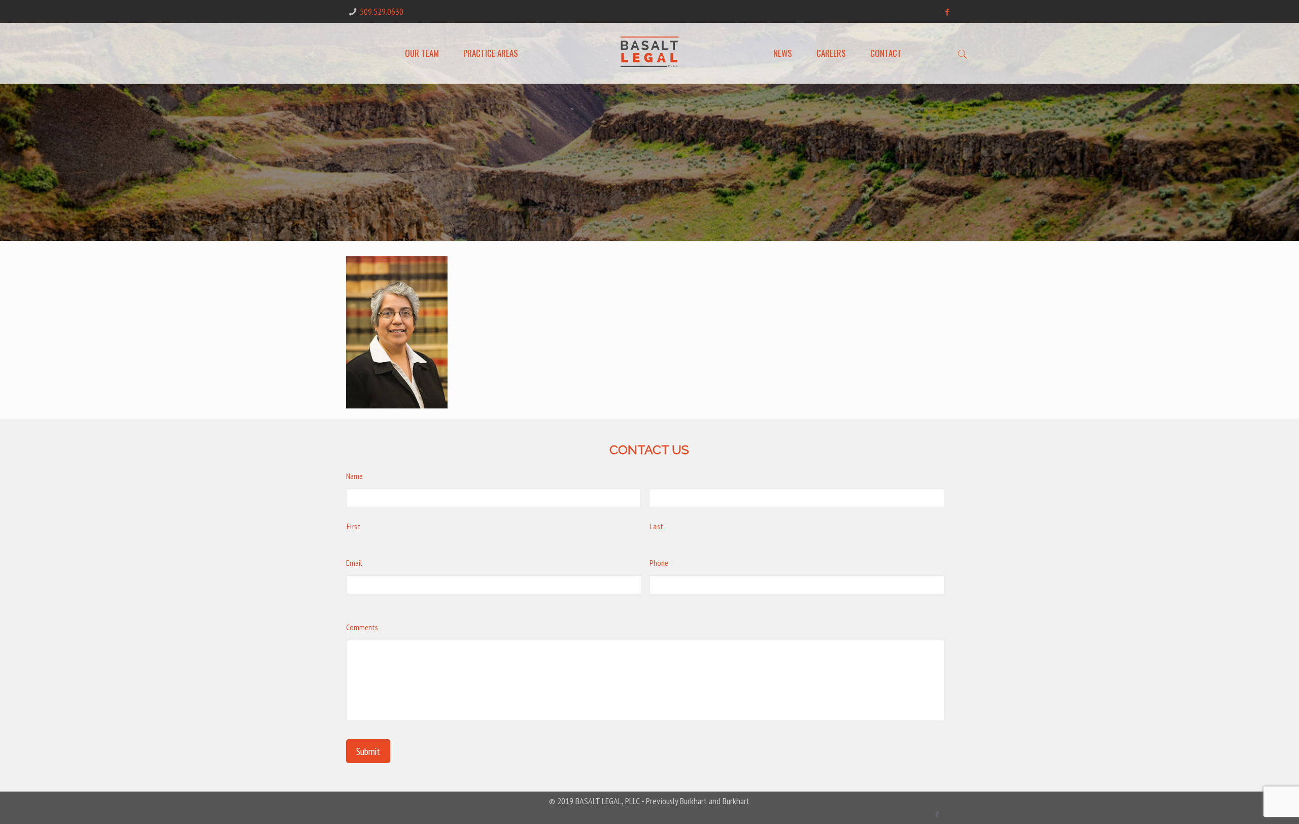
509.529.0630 (381, 11)
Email (354, 563)
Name (354, 476)
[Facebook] (947, 12)
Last (657, 526)
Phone (659, 563)
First (354, 526)
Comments (362, 627)
